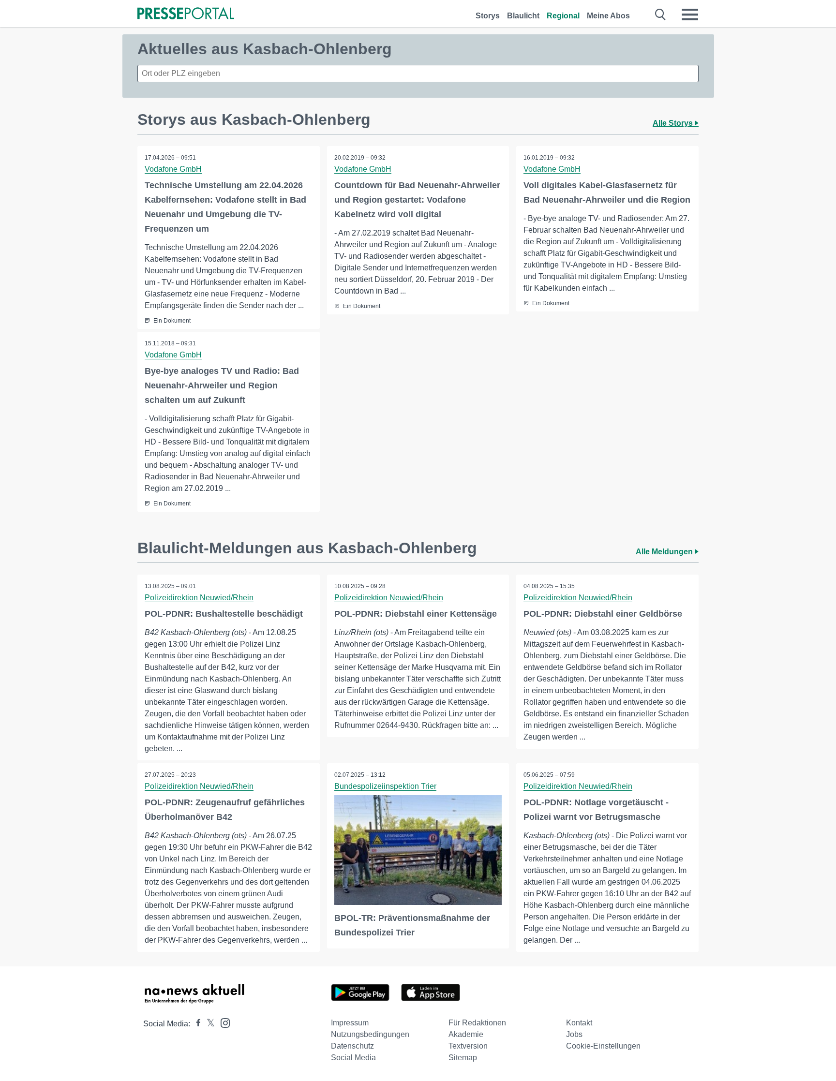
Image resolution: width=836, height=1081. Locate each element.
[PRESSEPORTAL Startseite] (185, 14)
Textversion (468, 1046)
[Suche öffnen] (661, 14)
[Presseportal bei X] (208, 1024)
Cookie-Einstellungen (603, 1046)
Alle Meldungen (665, 552)
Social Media (353, 1057)
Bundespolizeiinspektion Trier (385, 786)
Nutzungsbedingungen (370, 1034)
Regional (563, 16)
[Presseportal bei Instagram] (222, 1022)
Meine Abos (608, 16)
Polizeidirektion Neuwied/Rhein (199, 597)
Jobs (574, 1034)
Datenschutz (352, 1046)
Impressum (350, 1023)
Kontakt (579, 1023)
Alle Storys (674, 123)
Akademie (465, 1034)
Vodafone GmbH (173, 169)
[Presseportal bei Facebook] (195, 1024)
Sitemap (462, 1057)
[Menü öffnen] (690, 14)
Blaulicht (523, 16)
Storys (488, 16)
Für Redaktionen (477, 1023)
